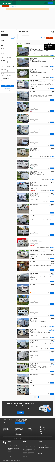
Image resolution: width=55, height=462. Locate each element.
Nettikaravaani (7, 3)
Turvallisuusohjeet (44, 433)
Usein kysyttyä (17, 430)
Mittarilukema (3, 73)
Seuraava (38, 397)
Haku (14, 3)
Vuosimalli (3, 60)
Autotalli (5, 0)
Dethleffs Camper (35, 50)
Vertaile (37, 64)
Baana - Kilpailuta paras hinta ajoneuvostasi (45, 429)
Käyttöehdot (17, 433)
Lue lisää (20, 412)
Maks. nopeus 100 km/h (6, 80)
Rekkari (19, 0)
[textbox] (7, 53)
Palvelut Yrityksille (31, 430)
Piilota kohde (17, 58)
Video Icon (23, 367)
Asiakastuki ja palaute (19, 428)
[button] (20, 43)
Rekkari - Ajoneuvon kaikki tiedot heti (46, 431)
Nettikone (13, 0)
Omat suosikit (5, 430)
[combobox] (8, 43)
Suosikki (32, 64)
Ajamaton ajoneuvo (6, 78)
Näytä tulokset (8, 85)
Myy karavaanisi (20, 423)
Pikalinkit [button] (24, 3)
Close (53, 45)
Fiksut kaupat (30, 3)
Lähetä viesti (52, 55)
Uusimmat (17, 3)
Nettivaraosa (16, 0)
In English (52, 0)
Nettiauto (3, 0)
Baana (21, 0)
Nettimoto (8, 0)
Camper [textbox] (13, 45)
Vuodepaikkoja (3, 69)
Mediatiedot (30, 429)
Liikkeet (21, 3)
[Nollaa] (14, 43)
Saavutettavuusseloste (19, 434)
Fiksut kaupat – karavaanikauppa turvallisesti (46, 427)
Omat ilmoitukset (6, 429)
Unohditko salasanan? (19, 429)
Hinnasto (29, 428)
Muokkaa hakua (6, 6)
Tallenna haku (14, 6)
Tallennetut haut (5, 428)
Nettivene (11, 0)
